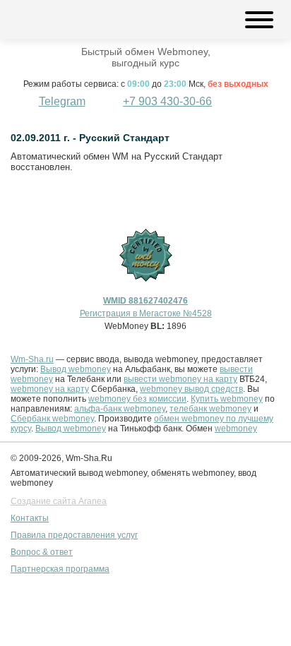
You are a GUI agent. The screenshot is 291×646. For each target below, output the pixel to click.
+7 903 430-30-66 (167, 101)
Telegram (62, 101)
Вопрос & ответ (42, 552)
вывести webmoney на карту (180, 379)
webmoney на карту (50, 389)
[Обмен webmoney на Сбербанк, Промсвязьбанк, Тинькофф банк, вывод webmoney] (55, 19)
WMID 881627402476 (145, 301)
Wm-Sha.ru (32, 359)
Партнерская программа (60, 569)
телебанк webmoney (210, 409)
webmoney (236, 428)
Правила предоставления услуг (74, 535)
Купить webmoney (227, 399)
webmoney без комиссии (137, 399)
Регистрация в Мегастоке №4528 (146, 313)
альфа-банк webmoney (119, 409)
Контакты (30, 518)
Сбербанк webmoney (52, 419)
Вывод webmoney (75, 369)
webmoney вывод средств (191, 389)
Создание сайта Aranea (59, 501)
